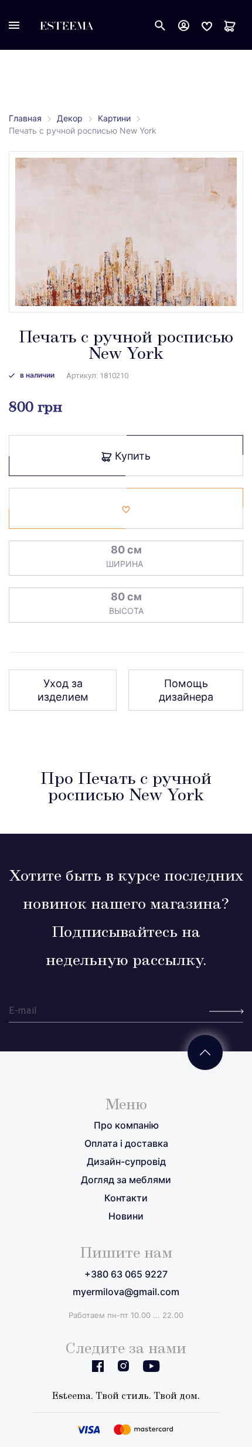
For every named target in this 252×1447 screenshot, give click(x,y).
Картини (114, 118)
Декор (70, 118)
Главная (25, 118)
